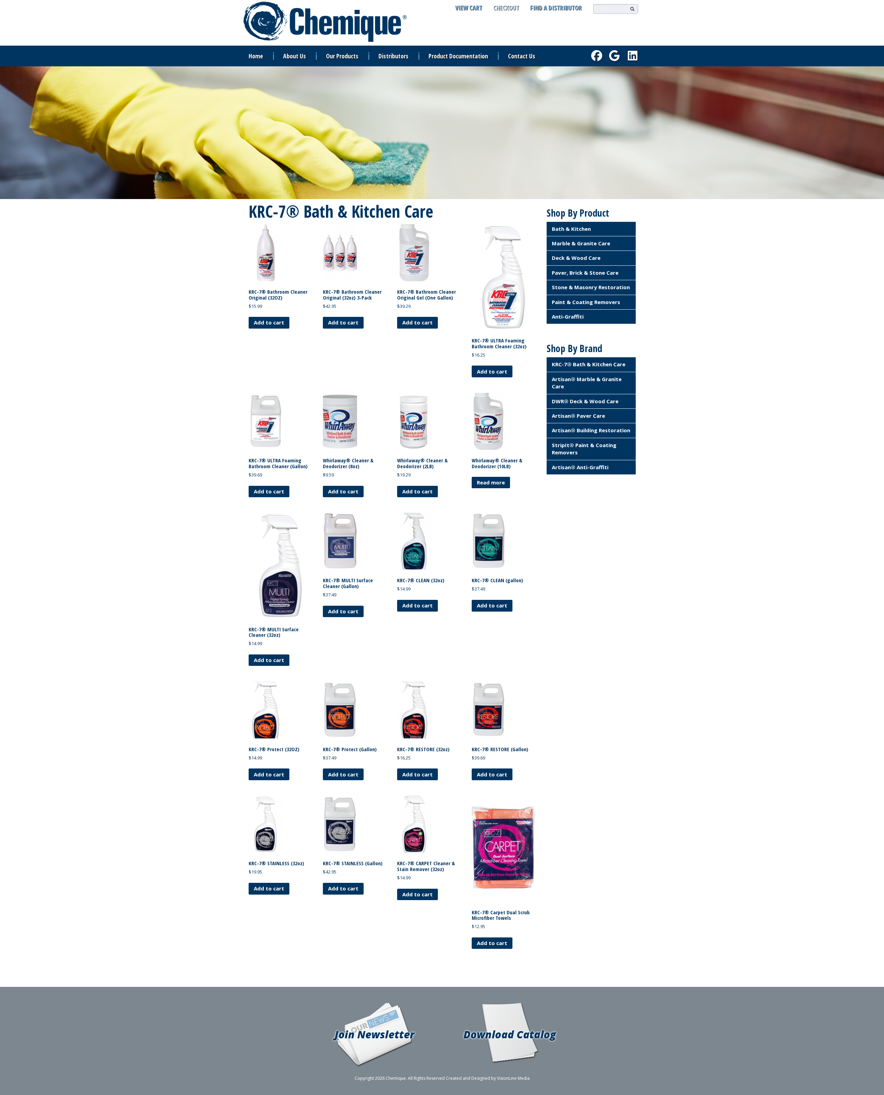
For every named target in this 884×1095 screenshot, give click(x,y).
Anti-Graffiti (568, 316)
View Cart (468, 7)
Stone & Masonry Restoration (591, 287)
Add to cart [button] (269, 322)
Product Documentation (458, 56)
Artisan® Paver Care (578, 415)
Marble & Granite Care (581, 243)
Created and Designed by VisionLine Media (488, 1078)
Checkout (506, 7)
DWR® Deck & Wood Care (585, 401)
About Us (294, 56)
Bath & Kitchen (571, 228)
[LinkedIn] (632, 55)
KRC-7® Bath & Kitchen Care (588, 364)
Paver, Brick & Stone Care (585, 272)
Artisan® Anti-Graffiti (580, 467)
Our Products (342, 56)
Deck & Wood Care (576, 257)
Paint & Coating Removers (586, 302)
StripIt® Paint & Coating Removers (584, 449)
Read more (491, 482)
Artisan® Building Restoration (591, 430)
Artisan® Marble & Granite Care (587, 383)
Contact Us (521, 56)
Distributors (393, 56)
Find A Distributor (556, 7)
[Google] (614, 55)
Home (256, 56)
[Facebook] (596, 55)
